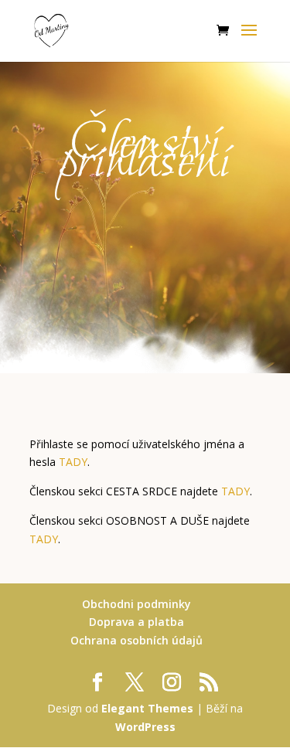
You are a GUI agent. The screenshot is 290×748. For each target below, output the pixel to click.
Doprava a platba (136, 621)
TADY (73, 461)
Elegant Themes (147, 708)
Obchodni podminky (136, 604)
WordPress (145, 726)
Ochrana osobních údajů (136, 640)
